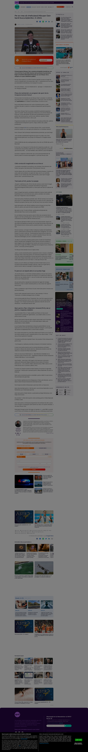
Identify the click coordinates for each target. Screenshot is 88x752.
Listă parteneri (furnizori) (44, 743)
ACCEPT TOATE (79, 739)
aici (19, 745)
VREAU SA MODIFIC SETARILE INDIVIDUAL (78, 743)
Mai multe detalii (24, 738)
